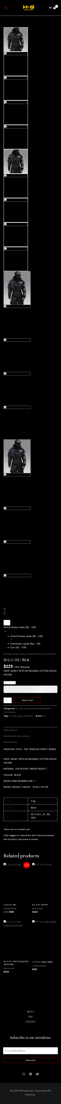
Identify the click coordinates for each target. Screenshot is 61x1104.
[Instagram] (23, 1074)
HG (44, 716)
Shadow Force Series (45, 653)
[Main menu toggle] (5, 8)
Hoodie (7, 653)
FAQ (30, 1016)
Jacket (16, 653)
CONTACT (30, 1021)
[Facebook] (30, 1074)
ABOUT (30, 1011)
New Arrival (26, 653)
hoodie (12, 716)
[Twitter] (37, 1074)
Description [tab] (10, 730)
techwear (28, 716)
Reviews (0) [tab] (10, 742)
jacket (20, 716)
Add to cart (27, 700)
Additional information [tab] (17, 736)
